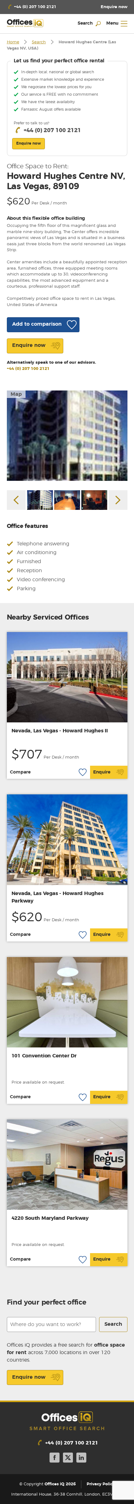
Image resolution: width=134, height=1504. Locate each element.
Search (39, 42)
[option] (67, 435)
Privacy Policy (101, 1484)
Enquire (101, 772)
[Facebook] (55, 1459)
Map (16, 394)
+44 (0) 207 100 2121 (28, 369)
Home (13, 42)
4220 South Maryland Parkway (50, 1218)
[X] (68, 1459)
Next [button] (118, 500)
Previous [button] (16, 500)
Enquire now (28, 1377)
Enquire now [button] (28, 143)
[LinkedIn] (81, 1459)
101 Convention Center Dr (44, 1055)
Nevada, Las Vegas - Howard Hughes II (60, 730)
